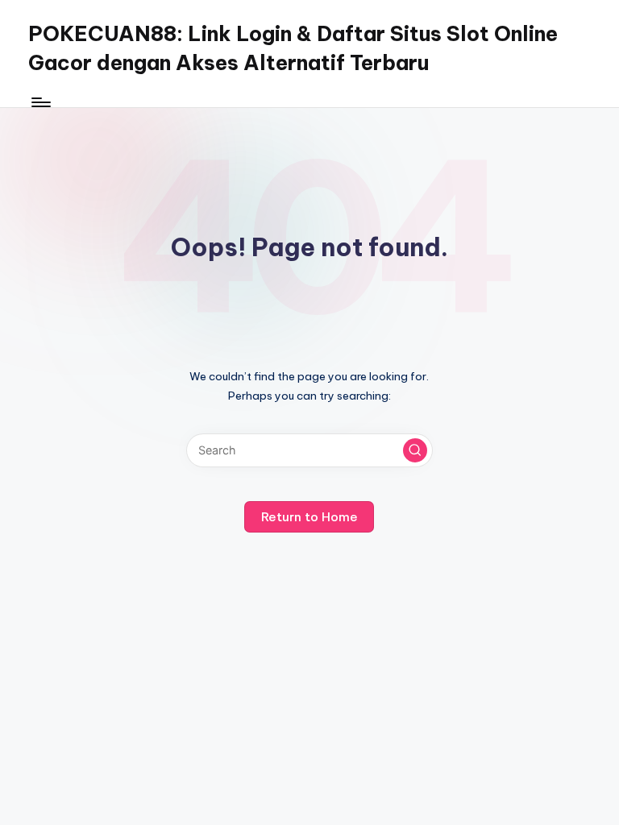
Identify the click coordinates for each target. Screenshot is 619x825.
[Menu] (39, 102)
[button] (415, 450)
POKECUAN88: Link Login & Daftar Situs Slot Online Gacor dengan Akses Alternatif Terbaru (293, 48)
